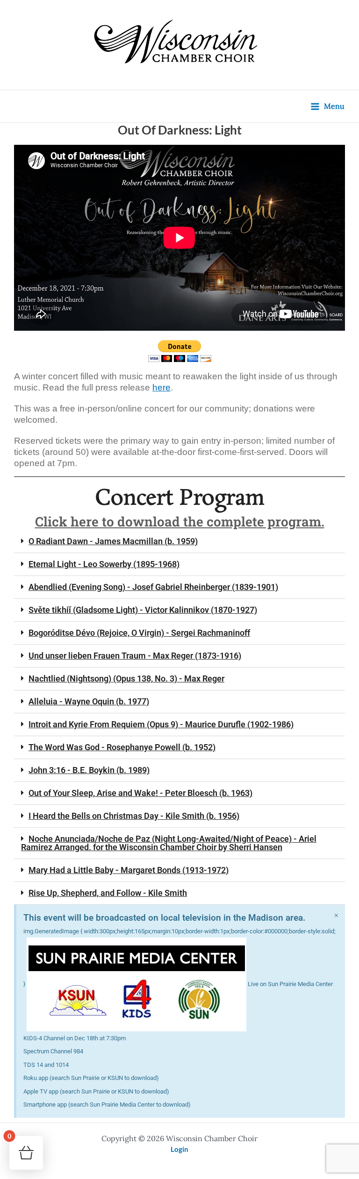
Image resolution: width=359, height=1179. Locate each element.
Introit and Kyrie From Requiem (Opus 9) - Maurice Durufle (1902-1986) (161, 724)
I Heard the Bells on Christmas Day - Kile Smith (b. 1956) (134, 816)
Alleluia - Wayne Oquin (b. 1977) (89, 701)
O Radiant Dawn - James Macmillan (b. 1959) (113, 541)
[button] (179, 541)
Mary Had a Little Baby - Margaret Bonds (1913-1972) (129, 870)
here (161, 387)
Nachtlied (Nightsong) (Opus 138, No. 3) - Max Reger (126, 678)
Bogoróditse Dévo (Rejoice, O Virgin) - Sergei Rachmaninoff (139, 633)
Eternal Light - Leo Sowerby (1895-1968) (104, 564)
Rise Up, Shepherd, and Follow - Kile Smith (108, 893)
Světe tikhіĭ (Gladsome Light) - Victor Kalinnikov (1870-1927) (143, 610)
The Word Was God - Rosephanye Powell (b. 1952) (122, 747)
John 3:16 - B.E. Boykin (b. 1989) (89, 770)
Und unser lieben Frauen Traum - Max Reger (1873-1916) (135, 656)
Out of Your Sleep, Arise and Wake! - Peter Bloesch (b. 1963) (140, 793)
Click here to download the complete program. (179, 521)
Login (179, 1149)
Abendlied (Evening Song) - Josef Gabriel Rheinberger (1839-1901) (153, 587)
